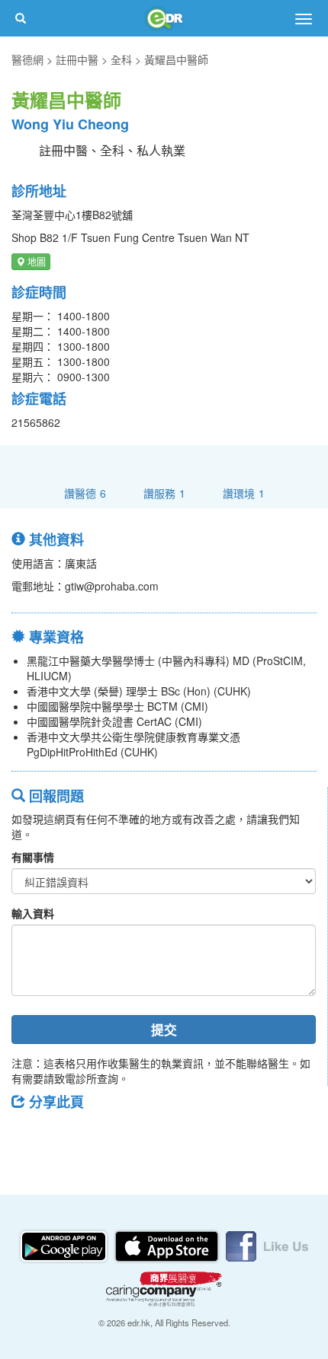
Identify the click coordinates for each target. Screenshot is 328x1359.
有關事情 (32, 856)
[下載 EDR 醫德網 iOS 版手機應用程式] (167, 1244)
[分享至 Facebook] (29, 1136)
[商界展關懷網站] (164, 1287)
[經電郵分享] (148, 1136)
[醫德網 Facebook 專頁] (266, 1244)
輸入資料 (32, 913)
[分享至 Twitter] (69, 1136)
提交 (164, 1029)
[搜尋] (21, 18)
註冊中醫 (77, 59)
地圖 (35, 261)
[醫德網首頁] (164, 18)
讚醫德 (85, 492)
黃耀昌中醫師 (176, 59)
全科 (121, 59)
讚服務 (164, 492)
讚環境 (244, 492)
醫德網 (27, 59)
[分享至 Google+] (109, 1136)
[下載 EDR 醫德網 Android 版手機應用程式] (65, 1244)
